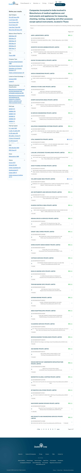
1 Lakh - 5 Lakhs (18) (14, 131)
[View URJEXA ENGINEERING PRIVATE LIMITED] (72, 79)
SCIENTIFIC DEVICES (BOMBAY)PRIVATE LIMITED (45, 47)
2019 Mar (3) (12, 38)
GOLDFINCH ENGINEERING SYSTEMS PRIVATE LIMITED (47, 126)
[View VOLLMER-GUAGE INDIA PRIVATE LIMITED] (72, 184)
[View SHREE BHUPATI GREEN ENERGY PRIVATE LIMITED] (72, 250)
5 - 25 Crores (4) (13, 140)
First (38, 429)
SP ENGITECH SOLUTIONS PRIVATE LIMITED (43, 390)
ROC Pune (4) (12, 150)
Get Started (59, 4)
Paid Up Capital (13, 126)
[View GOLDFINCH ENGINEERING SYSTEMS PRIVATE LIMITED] (72, 132)
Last (58, 429)
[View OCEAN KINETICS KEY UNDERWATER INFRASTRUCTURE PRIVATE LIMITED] (72, 369)
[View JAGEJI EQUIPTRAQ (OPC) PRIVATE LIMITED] (72, 316)
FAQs (53, 454)
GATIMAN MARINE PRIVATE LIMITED (41, 297)
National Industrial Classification (14, 86)
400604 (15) (12, 111)
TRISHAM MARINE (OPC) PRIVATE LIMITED (43, 284)
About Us (20, 454)
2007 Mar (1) (12, 48)
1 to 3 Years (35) (13, 20)
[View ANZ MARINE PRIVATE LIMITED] (72, 354)
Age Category (12, 15)
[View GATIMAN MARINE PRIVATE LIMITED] (72, 303)
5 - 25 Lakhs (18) (13, 133)
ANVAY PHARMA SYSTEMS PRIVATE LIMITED (44, 165)
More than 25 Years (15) (15, 30)
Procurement (45, 462)
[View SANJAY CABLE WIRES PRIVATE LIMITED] (72, 237)
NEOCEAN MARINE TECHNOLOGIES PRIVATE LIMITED (46, 337)
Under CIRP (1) (13, 172)
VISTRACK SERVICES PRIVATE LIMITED (42, 258)
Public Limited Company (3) (16, 72)
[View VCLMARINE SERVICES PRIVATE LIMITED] (72, 329)
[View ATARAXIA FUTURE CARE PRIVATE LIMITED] (72, 92)
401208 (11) (12, 116)
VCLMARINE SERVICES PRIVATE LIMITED (43, 324)
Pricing (44, 3)
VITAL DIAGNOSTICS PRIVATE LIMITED (42, 139)
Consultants (60, 460)
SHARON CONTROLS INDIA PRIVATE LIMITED (44, 205)
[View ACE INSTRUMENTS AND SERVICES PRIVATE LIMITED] (72, 197)
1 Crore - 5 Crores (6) (14, 138)
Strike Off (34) (13, 165)
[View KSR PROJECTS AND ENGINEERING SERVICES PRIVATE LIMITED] (72, 422)
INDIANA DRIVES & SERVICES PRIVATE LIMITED (44, 218)
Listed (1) (11, 81)
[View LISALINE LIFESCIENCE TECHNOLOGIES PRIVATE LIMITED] (72, 158)
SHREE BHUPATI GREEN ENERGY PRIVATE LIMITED (45, 245)
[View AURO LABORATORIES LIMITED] (72, 40)
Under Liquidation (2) (15, 167)
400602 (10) (12, 119)
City (10, 53)
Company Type (13, 59)
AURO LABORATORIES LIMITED (40, 35)
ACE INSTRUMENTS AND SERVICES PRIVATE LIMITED (46, 192)
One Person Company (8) (16, 66)
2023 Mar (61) (12, 36)
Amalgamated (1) (13, 170)
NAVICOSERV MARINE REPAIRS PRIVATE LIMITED (45, 403)
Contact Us (60, 454)
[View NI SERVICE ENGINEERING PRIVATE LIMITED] (72, 118)
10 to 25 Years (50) (14, 17)
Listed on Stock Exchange (16, 76)
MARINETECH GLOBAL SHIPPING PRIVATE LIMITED (45, 377)
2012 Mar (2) (12, 43)
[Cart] (56, 1)
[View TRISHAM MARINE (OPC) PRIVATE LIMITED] (72, 290)
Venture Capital (38, 460)
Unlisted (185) (13, 79)
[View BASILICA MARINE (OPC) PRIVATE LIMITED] (72, 277)
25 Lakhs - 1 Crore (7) (14, 135)
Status (11, 160)
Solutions (35, 3)
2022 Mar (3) (12, 41)
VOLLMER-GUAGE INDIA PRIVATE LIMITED (43, 179)
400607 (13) (12, 114)
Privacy (54, 470)
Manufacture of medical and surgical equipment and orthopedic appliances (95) (17, 91)
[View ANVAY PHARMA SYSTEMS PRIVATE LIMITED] (72, 171)
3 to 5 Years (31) (13, 25)
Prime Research (25, 3)
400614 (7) (12, 121)
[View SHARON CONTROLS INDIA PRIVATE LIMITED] (72, 211)
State (10, 154)
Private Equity (30, 460)
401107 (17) (12, 109)
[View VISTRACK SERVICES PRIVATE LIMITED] (72, 263)
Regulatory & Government (55, 462)
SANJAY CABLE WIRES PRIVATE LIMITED (42, 231)
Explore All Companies (31, 454)
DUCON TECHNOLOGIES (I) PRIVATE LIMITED (44, 60)
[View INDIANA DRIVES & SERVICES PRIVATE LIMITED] (72, 224)
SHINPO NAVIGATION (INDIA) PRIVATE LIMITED (44, 100)
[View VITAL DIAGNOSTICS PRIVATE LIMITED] (72, 145)
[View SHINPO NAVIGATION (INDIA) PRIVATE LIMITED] (72, 105)
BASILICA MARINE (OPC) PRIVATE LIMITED (43, 271)
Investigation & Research (25, 462)
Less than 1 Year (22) (14, 27)
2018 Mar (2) (12, 46)
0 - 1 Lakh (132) (13, 128)
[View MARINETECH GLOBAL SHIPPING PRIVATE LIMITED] (72, 382)
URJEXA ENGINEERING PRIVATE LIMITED (42, 73)
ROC (10, 145)
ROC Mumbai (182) (14, 147)
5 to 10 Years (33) (13, 22)
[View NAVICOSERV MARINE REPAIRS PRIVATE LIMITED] (72, 409)
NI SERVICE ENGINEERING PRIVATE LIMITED (44, 113)
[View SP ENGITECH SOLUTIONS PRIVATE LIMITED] (72, 396)
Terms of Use (59, 470)
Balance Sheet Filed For (15, 33)
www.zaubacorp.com (40, 464)
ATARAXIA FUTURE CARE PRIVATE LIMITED (43, 86)
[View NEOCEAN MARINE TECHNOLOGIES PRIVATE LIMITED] (72, 342)
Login (60, 1)
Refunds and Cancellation (69, 470)
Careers (47, 454)
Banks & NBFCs (21, 460)
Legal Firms (45, 460)
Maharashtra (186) (14, 156)
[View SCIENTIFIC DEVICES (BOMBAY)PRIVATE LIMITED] (72, 52)
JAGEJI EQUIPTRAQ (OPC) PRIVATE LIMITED (43, 310)
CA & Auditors (53, 460)
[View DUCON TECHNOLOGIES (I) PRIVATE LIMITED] (72, 66)
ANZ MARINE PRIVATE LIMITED (40, 349)
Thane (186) (12, 55)
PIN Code (11, 106)
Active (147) (12, 162)
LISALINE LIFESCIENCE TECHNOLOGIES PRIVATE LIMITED (48, 152)
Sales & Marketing (37, 462)
